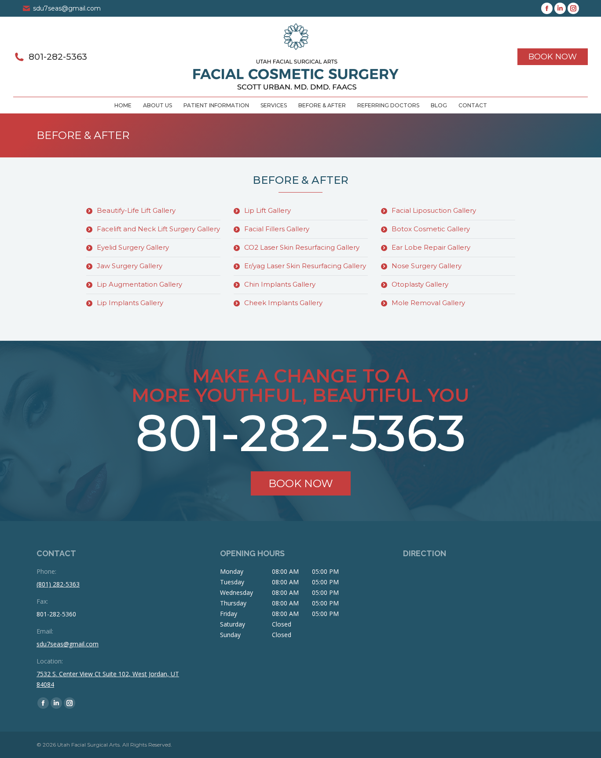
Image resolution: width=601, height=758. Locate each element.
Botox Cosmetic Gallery (431, 229)
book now (300, 483)
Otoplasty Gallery (420, 284)
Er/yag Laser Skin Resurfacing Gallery (305, 266)
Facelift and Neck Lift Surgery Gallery (158, 229)
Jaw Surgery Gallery (129, 266)
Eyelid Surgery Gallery (133, 247)
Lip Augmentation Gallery (139, 284)
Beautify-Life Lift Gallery (136, 210)
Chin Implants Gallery (279, 284)
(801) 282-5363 (58, 584)
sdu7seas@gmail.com (67, 8)
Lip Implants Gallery (130, 303)
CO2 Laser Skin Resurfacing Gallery (301, 247)
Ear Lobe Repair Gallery (431, 247)
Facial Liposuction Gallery (434, 210)
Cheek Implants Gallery (283, 303)
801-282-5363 (58, 56)
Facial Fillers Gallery (276, 229)
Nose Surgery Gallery (427, 266)
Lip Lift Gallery (267, 210)
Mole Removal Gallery (428, 303)
